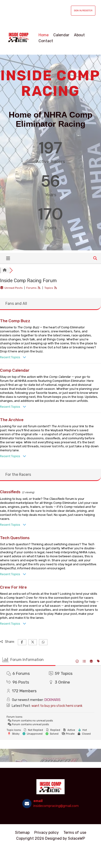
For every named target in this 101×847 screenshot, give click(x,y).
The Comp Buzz (15, 320)
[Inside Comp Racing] (18, 38)
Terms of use (74, 832)
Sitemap (22, 832)
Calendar (61, 35)
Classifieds (10, 491)
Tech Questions (15, 537)
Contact (46, 41)
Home (44, 35)
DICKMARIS (52, 700)
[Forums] (5, 270)
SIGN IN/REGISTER (83, 10)
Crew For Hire (13, 587)
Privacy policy (46, 832)
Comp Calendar (15, 370)
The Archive (11, 419)
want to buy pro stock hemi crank (56, 706)
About (79, 35)
